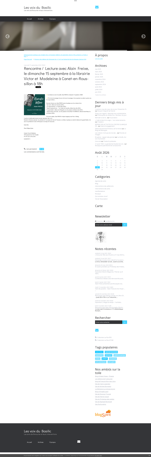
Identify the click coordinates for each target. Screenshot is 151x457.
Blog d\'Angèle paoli (101, 392)
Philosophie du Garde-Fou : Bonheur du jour (112, 115)
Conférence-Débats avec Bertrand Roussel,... (109, 279)
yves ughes (111, 362)
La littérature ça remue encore (105, 389)
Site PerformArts (100, 404)
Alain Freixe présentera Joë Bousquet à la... (109, 284)
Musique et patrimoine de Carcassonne (108, 146)
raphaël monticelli (111, 352)
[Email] (97, 7)
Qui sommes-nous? (101, 196)
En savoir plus (98, 455)
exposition (99, 355)
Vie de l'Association (101, 199)
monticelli (113, 359)
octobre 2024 (99, 82)
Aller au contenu (6, 3)
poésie (104, 359)
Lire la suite (99, 59)
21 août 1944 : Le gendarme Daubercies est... (109, 144)
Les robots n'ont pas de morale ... (106, 133)
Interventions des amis (102, 189)
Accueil (29, 19)
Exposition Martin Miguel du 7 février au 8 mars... (109, 272)
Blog (96, 183)
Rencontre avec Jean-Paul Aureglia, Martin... (109, 307)
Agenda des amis (100, 181)
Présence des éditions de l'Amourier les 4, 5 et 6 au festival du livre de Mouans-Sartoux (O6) (60, 59)
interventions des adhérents (104, 186)
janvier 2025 (99, 77)
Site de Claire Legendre (102, 384)
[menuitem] (29, 19)
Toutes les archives (100, 95)
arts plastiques (101, 362)
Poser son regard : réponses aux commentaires (110, 113)
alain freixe (99, 352)
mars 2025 (98, 72)
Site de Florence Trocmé (103, 394)
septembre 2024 (100, 84)
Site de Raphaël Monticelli (103, 402)
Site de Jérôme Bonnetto (103, 386)
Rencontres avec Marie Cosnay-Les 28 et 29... (109, 296)
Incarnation (113, 118)
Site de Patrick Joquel (102, 397)
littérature (108, 355)
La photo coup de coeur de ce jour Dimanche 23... (111, 109)
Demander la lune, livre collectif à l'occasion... (109, 260)
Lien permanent (31, 149)
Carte (99, 206)
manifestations (100, 191)
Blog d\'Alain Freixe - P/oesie (104, 376)
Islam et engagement (107, 126)
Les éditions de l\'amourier (104, 379)
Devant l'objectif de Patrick (106, 111)
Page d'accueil (28, 59)
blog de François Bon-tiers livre (105, 381)
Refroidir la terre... (101, 118)
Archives (40, 19)
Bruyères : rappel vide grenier (105, 137)
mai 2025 (98, 69)
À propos (53, 19)
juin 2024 (98, 92)
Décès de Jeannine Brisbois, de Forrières (108, 129)
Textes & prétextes (110, 141)
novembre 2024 (100, 79)
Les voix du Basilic (37, 7)
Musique (98, 194)
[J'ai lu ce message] (149, 455)
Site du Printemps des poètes (104, 399)
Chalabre (101, 122)
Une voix (98, 141)
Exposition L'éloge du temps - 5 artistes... (108, 302)
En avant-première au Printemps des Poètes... (110, 267)
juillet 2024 (98, 89)
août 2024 (98, 87)
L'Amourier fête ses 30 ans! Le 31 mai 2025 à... (110, 255)
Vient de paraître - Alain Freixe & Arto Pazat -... (110, 289)
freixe (98, 359)
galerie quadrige (119, 355)
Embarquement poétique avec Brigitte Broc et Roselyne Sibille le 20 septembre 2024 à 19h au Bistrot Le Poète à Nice (56, 55)
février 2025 (99, 74)
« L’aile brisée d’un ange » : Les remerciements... (110, 120)
